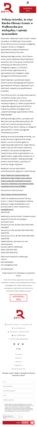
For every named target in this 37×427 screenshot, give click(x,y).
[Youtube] (23, 344)
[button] (27, 3)
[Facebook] (14, 344)
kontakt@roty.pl (7, 209)
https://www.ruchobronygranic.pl (14, 194)
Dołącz (19, 422)
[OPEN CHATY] (32, 422)
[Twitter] (18, 344)
